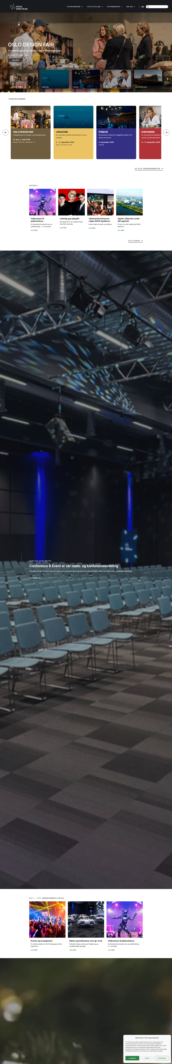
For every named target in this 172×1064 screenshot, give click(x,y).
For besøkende (74, 7)
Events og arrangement (41, 941)
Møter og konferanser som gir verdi (85, 941)
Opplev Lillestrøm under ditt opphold (129, 219)
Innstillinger (162, 1058)
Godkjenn (132, 1058)
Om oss (129, 7)
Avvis (147, 1058)
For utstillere (94, 7)
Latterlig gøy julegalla (69, 218)
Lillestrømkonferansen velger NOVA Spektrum (99, 219)
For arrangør (113, 7)
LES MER (34, 230)
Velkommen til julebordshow (37, 219)
